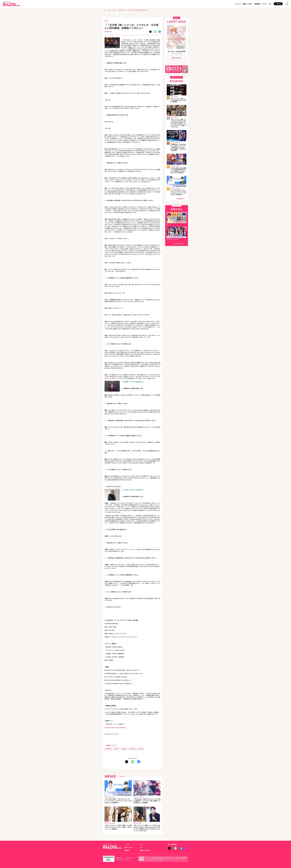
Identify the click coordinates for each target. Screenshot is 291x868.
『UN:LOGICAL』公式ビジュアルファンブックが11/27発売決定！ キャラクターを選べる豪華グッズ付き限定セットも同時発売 (147, 801)
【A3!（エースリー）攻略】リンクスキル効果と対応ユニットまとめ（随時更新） (178, 100)
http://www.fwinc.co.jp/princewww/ (115, 727)
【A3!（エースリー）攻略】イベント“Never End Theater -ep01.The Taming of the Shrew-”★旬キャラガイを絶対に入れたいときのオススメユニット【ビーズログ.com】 (146, 828)
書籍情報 (257, 3)
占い (270, 3)
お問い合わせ (119, 858)
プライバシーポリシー (130, 858)
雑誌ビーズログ (247, 3)
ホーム (104, 10)
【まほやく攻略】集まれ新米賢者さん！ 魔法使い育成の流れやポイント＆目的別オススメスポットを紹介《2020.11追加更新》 (178, 170)
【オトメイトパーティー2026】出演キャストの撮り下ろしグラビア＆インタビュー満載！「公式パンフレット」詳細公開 (118, 827)
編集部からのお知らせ (145, 850)
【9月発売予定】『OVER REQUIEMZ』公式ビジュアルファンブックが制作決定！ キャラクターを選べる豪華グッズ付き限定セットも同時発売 (178, 147)
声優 (114, 10)
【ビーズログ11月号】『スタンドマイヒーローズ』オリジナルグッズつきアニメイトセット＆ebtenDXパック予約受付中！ (118, 801)
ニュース (238, 3)
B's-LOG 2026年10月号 (176, 51)
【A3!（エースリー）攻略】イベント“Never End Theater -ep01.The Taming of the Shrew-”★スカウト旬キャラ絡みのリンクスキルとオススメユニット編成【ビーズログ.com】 (178, 123)
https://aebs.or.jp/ (159, 860)
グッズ (264, 3)
